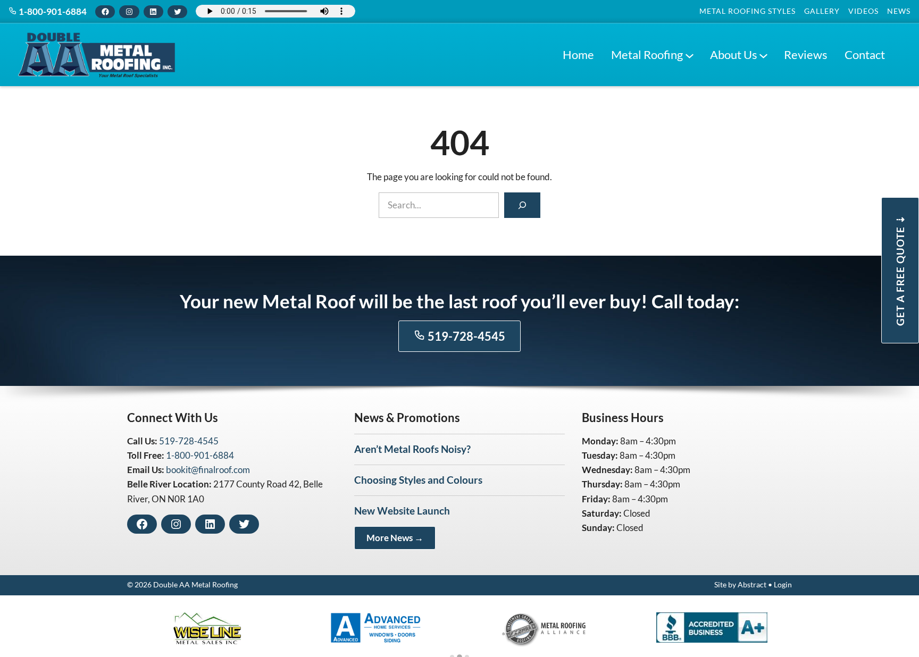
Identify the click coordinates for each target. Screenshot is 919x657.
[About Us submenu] (763, 55)
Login (783, 584)
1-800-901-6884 (52, 11)
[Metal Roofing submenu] (689, 55)
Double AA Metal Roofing (195, 584)
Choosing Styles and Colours (418, 480)
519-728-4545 (465, 336)
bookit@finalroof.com (208, 469)
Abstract (752, 584)
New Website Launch (402, 510)
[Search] (522, 205)
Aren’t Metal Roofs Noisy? (412, 449)
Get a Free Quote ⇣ (900, 270)
